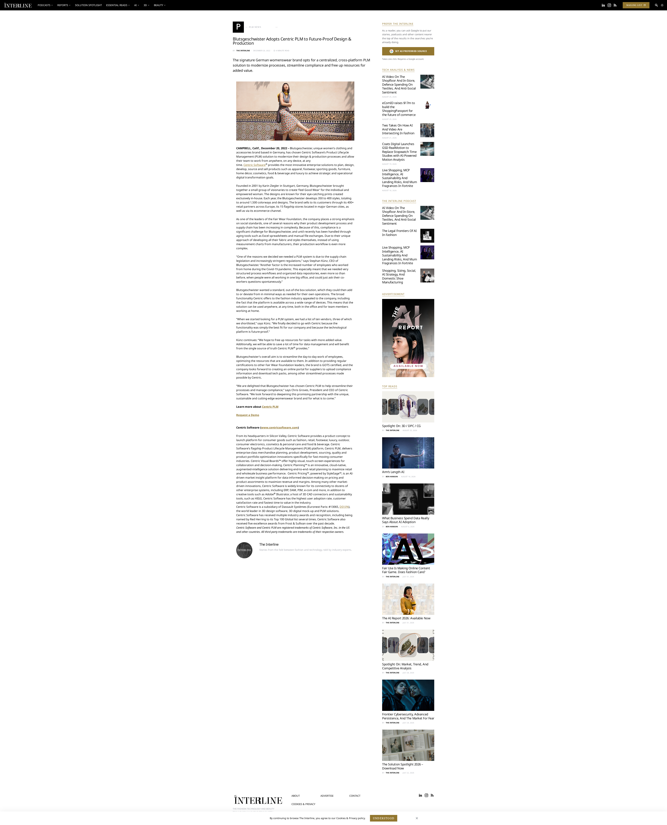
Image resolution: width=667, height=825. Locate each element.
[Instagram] (609, 5)
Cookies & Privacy (303, 804)
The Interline (243, 50)
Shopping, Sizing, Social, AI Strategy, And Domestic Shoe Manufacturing (399, 276)
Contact (354, 795)
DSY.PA (344, 507)
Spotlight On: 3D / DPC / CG (401, 426)
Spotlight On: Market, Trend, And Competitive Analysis (405, 666)
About (295, 795)
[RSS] (615, 5)
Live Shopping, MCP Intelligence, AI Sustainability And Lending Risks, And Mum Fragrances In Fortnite (399, 178)
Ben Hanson (392, 476)
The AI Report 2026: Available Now (406, 618)
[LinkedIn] (603, 5)
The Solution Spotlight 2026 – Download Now (402, 766)
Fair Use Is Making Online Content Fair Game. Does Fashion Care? (406, 570)
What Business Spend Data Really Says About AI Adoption (405, 520)
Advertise (327, 795)
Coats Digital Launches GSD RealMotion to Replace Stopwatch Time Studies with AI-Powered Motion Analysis (399, 152)
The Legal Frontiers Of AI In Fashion (399, 233)
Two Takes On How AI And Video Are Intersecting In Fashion (398, 129)
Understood (383, 818)
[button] (662, 5)
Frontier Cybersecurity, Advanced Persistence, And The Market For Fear (408, 716)
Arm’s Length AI (393, 472)
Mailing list (634, 5)
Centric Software (255, 165)
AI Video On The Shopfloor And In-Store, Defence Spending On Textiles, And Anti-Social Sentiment (399, 84)
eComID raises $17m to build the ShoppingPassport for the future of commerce (398, 109)
